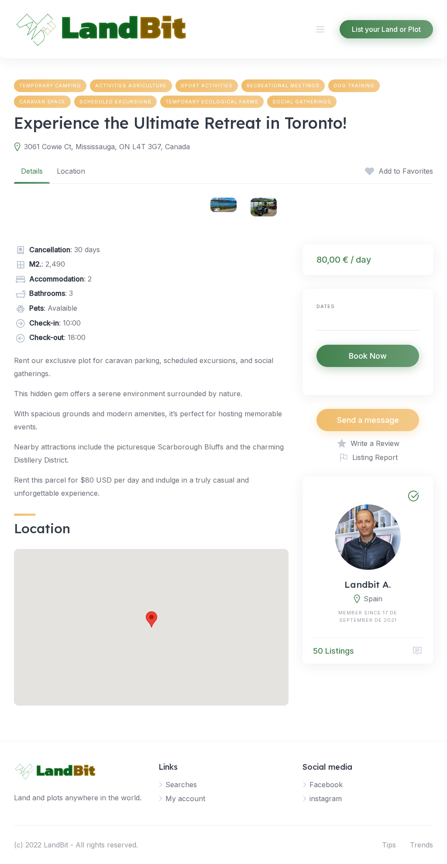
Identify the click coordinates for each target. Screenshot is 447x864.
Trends (421, 844)
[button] (151, 619)
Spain (373, 598)
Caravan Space (42, 102)
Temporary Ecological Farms (211, 102)
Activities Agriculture (131, 85)
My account (185, 798)
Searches (181, 784)
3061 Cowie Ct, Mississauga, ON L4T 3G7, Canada (107, 146)
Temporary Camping (50, 85)
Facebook (326, 784)
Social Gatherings (301, 102)
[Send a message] (417, 651)
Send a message (368, 420)
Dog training (354, 85)
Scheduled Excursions (115, 102)
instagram (325, 798)
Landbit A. (367, 584)
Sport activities (207, 85)
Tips (389, 844)
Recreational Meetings (283, 85)
